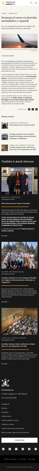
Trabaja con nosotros (7, 424)
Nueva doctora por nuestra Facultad (22, 125)
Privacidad (22, 459)
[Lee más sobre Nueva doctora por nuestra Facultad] (19, 180)
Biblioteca (4, 408)
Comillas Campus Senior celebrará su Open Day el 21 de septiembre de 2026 (18, 345)
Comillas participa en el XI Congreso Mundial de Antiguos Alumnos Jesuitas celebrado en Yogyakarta (22, 136)
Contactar (19, 440)
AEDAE (4, 82)
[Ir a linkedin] (36, 109)
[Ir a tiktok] (36, 449)
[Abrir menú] (36, 2)
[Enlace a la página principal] (8, 3)
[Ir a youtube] (29, 449)
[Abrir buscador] (31, 2)
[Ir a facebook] (28, 109)
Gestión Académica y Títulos (10, 420)
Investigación (5, 404)
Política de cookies (10, 459)
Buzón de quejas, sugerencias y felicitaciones (15, 432)
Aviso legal (31, 459)
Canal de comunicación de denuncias (12, 428)
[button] (19, 127)
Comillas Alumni (6, 416)
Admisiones (5, 412)
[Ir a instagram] (23, 449)
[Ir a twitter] (32, 109)
